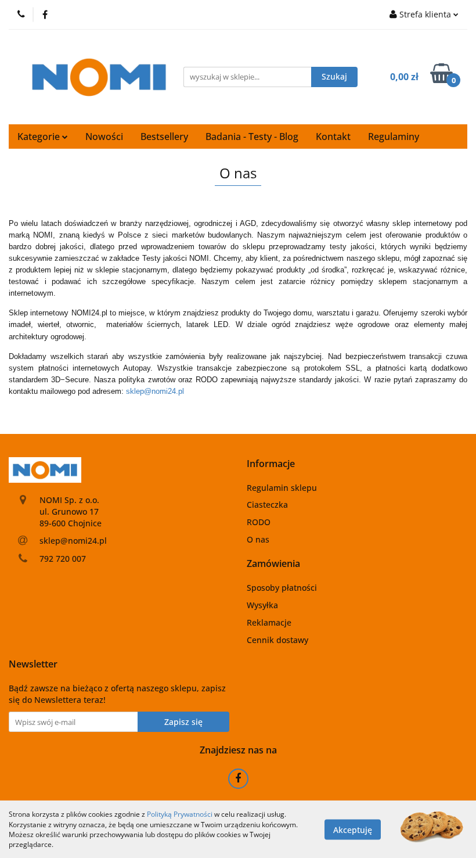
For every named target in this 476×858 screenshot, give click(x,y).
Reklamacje (269, 622)
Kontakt (333, 136)
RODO (259, 521)
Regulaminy (393, 136)
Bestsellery (164, 136)
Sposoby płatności (282, 587)
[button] (271, 463)
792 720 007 (62, 558)
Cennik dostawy (277, 639)
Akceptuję (352, 829)
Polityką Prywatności (179, 814)
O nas (258, 539)
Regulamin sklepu (282, 487)
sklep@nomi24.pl (155, 391)
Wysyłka (262, 605)
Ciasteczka (267, 504)
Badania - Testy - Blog (251, 136)
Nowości (104, 136)
